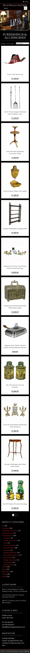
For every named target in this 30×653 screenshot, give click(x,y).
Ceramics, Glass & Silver (10, 540)
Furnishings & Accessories (11, 555)
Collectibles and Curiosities (10, 531)
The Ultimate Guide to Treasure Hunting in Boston (13, 596)
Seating (4, 574)
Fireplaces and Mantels (10, 553)
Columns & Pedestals (9, 545)
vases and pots (7, 562)
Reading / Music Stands (10, 560)
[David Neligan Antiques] (15, 5)
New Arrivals (6, 571)
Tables (4, 576)
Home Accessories (9, 30)
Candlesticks (7, 538)
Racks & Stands (7, 557)
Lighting (4, 567)
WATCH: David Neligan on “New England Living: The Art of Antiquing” (14, 590)
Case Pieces (5, 528)
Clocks (5, 543)
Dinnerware (6, 550)
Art (3, 526)
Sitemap (26, 651)
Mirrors (4, 569)
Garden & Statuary (7, 533)
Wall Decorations (8, 565)
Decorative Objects (9, 548)
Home (3, 30)
